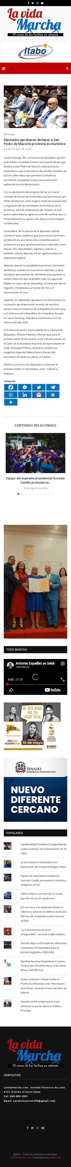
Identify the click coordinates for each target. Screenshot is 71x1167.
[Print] (52, 394)
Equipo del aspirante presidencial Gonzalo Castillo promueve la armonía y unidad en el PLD (44, 880)
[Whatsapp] (10, 394)
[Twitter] (38, 387)
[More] (10, 402)
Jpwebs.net (55, 1157)
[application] (35, 582)
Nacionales (9, 134)
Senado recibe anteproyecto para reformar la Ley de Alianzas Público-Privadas (41, 1006)
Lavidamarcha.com (20, 1157)
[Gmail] (38, 394)
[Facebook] (10, 387)
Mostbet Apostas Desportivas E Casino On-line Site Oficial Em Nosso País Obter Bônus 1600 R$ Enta (43, 966)
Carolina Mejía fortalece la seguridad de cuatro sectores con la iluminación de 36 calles (44, 849)
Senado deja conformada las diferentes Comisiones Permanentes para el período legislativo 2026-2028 (44, 947)
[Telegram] (52, 387)
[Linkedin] (24, 394)
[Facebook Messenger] (24, 387)
